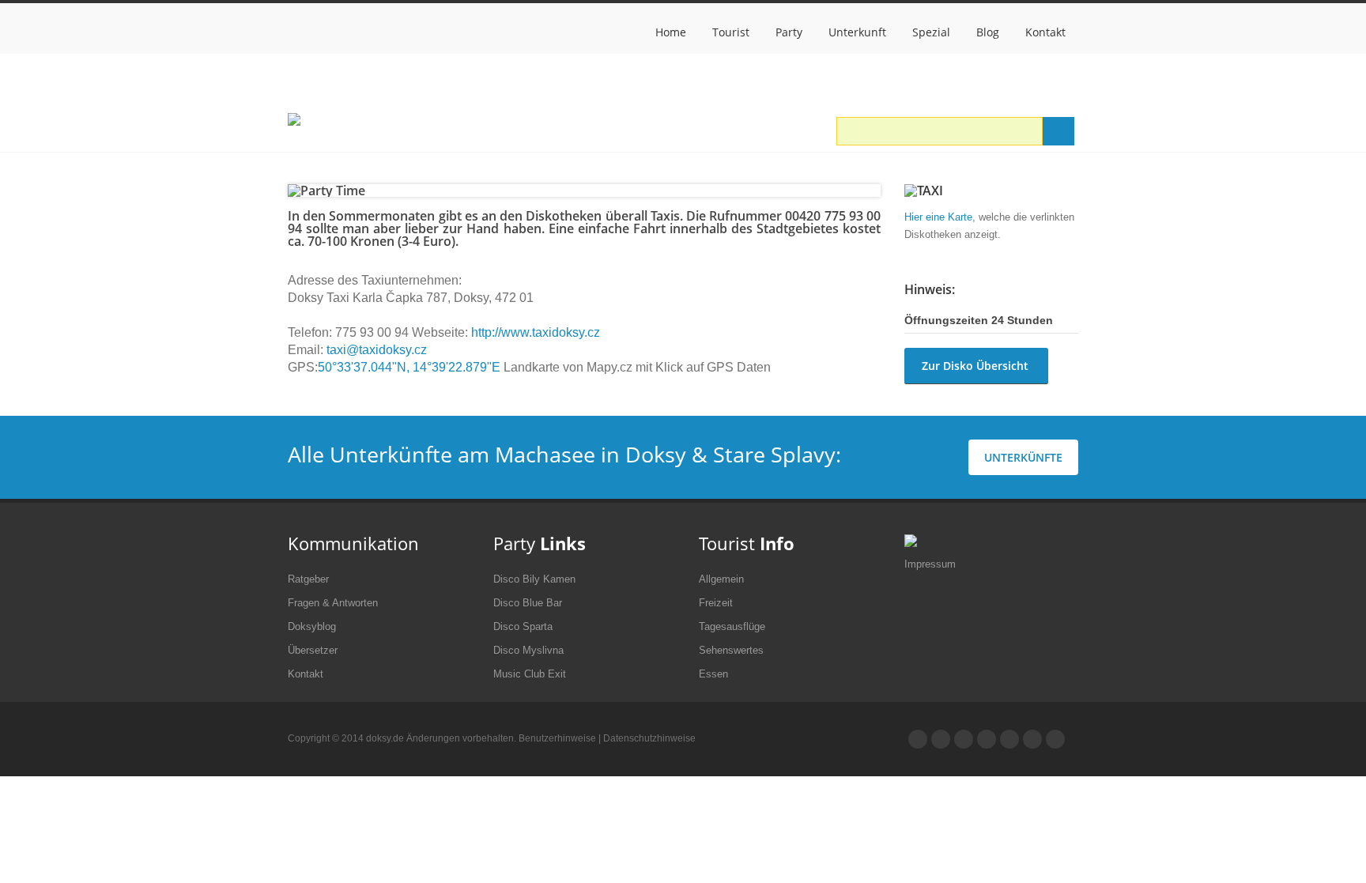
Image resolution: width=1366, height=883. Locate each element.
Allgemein (721, 579)
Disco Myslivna (528, 650)
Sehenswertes (731, 650)
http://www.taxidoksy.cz (535, 332)
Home (670, 32)
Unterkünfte (1023, 457)
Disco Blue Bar (527, 603)
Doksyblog (312, 626)
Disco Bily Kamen (534, 579)
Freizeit (716, 603)
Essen (713, 674)
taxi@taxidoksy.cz (375, 350)
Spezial (931, 32)
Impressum (930, 564)
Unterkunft (857, 32)
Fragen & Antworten (333, 603)
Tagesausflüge (732, 626)
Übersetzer (313, 650)
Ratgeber (308, 579)
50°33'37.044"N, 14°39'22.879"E (409, 367)
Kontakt (1045, 32)
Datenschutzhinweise (649, 738)
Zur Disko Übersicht (975, 365)
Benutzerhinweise (557, 738)
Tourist (730, 32)
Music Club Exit (529, 674)
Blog (987, 32)
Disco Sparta (523, 626)
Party (788, 32)
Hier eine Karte (938, 217)
